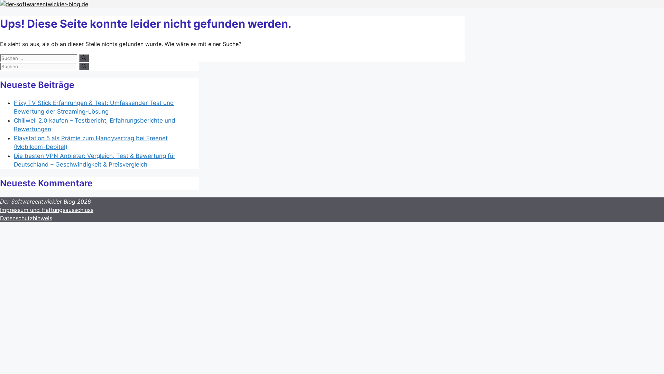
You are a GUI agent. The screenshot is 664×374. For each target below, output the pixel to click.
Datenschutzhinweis (26, 218)
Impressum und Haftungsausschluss (46, 209)
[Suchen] (84, 58)
